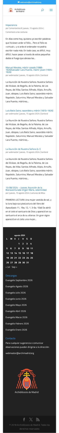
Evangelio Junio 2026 (16, 298)
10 (27, 248)
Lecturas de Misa (38, 192)
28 (15, 262)
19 (7, 257)
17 (27, 253)
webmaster (13, 75)
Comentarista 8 (15, 28)
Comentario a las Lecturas (16, 31)
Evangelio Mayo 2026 (16, 305)
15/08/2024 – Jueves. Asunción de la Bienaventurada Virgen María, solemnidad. (26, 189)
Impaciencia (11, 25)
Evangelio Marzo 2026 (16, 317)
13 (11, 253)
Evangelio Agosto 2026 (17, 286)
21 (15, 257)
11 (31, 248)
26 (7, 262)
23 (23, 257)
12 (7, 253)
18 (31, 253)
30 (23, 262)
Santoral (44, 75)
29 (19, 262)
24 (27, 257)
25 (31, 257)
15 (19, 253)
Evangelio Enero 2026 (16, 329)
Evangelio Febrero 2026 (17, 323)
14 (15, 253)
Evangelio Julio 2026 (16, 292)
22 (19, 257)
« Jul (8, 267)
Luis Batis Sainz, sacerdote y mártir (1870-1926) (29, 110)
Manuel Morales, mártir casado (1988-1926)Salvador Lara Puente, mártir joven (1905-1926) (29, 70)
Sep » (14, 267)
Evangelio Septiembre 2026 (19, 280)
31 (27, 262)
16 (23, 253)
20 (11, 257)
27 (11, 262)
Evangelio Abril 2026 (16, 311)
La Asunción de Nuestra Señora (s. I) (23, 149)
